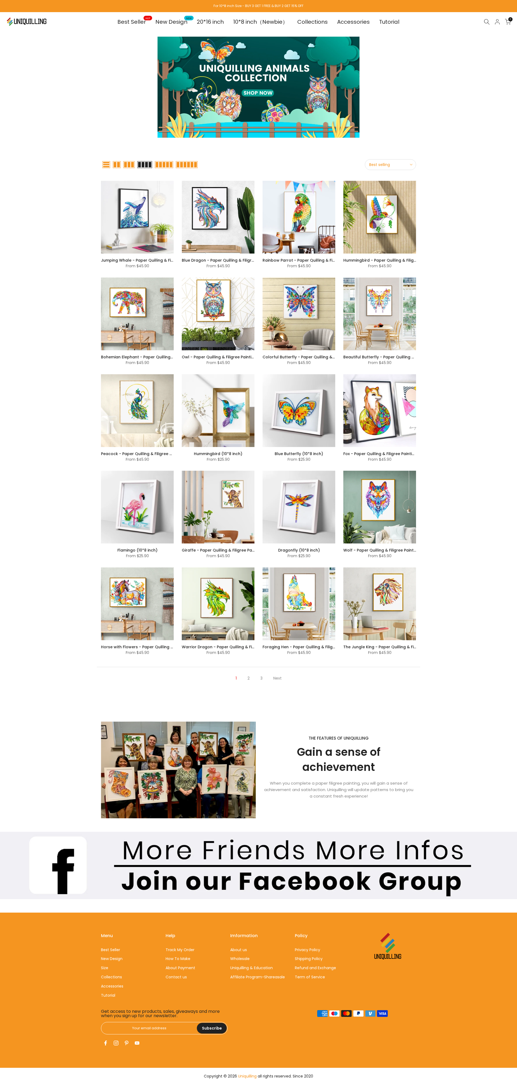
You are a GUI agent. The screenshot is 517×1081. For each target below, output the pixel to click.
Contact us (176, 977)
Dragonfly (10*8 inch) (299, 550)
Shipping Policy (309, 958)
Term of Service (310, 977)
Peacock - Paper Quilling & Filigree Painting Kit (146, 453)
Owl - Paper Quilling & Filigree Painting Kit (222, 357)
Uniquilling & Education (251, 968)
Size (104, 968)
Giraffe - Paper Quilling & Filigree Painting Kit (225, 550)
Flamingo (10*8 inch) (137, 550)
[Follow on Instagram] (116, 1043)
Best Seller (133, 22)
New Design (173, 22)
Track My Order (180, 949)
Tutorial (389, 22)
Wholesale (240, 958)
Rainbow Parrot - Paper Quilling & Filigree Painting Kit (314, 260)
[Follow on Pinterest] (126, 1043)
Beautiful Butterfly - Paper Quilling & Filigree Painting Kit (397, 357)
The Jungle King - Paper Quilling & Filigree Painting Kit (395, 647)
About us (238, 949)
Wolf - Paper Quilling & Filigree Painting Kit (384, 550)
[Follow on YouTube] (137, 1043)
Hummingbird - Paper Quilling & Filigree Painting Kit (393, 260)
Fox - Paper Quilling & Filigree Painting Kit (383, 453)
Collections (312, 22)
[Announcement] (258, 6)
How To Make (178, 958)
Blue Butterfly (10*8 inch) (299, 453)
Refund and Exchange (315, 968)
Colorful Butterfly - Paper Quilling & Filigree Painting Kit (316, 357)
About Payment (180, 968)
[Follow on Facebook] (105, 1043)
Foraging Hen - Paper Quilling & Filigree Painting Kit (312, 647)
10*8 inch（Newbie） (260, 22)
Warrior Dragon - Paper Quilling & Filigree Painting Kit (233, 647)
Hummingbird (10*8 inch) (218, 453)
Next (277, 678)
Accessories (353, 22)
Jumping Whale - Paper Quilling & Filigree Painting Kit (152, 260)
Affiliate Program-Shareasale (257, 977)
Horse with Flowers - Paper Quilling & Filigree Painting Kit (156, 647)
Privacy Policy (307, 949)
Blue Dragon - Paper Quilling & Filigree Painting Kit (230, 260)
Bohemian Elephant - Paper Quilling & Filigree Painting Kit (156, 357)
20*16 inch (210, 22)
